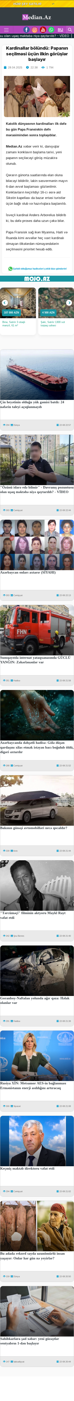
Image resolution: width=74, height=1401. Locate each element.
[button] (5, 303)
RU (60, 29)
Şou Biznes (18, 936)
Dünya (16, 425)
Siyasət (17, 1106)
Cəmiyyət (17, 510)
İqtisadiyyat (18, 1361)
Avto (15, 851)
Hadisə (16, 680)
